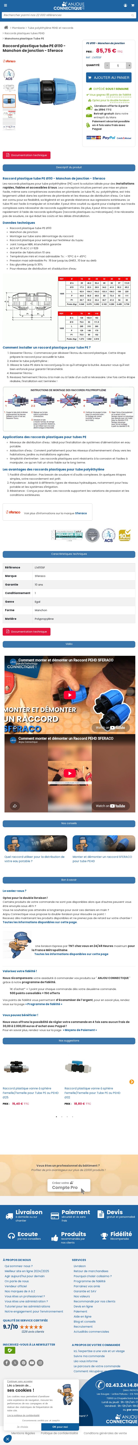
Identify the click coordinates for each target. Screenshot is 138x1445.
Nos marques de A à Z (20, 1291)
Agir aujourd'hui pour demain (25, 1276)
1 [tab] (56, 1117)
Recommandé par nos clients (94, 1301)
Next (131, 1082)
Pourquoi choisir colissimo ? (93, 1276)
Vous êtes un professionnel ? (25, 1296)
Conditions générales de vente (105, 1433)
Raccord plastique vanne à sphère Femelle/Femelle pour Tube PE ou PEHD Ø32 (92, 1092)
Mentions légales (23, 1433)
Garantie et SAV (85, 1291)
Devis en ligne (83, 1306)
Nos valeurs (82, 1296)
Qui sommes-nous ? (19, 1266)
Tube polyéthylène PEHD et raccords (50, 28)
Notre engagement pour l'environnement (34, 1311)
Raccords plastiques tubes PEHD (25, 33)
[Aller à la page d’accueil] (6, 28)
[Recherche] (132, 15)
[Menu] (5, 5)
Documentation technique (29, 155)
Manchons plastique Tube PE (24, 38)
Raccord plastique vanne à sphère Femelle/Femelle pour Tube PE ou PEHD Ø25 (31, 1092)
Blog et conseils (85, 1321)
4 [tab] (72, 1117)
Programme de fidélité (89, 1281)
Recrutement (83, 1327)
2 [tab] (62, 1117)
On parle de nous (17, 1281)
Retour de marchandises (91, 1271)
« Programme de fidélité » (43, 1004)
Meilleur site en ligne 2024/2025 (27, 1271)
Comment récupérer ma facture (97, 1371)
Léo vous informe (86, 1361)
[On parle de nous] (67, 535)
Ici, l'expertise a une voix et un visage (99, 1351)
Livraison (80, 1266)
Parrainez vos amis (87, 1286)
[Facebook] (7, 1363)
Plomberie (18, 28)
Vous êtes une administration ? (26, 1301)
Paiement (80, 1311)
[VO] (92, 535)
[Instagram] (40, 1363)
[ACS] (108, 535)
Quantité (93, 65)
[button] (9, 61)
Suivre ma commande (89, 1356)
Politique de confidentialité (59, 1433)
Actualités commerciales (91, 1332)
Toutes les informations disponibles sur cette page (71, 954)
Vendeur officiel (16, 1286)
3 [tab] (67, 1117)
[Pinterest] (24, 1363)
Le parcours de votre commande (97, 1366)
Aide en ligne (82, 1316)
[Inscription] (10, 1350)
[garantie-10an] (124, 535)
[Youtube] (32, 1363)
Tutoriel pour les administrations (27, 1306)
